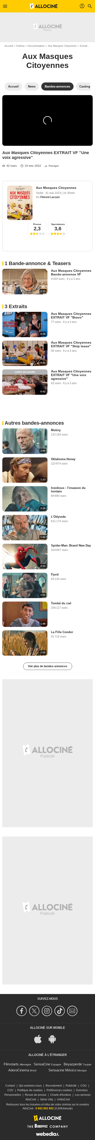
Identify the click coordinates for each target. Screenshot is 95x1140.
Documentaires (36, 45)
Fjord (55, 574)
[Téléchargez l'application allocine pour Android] (54, 1039)
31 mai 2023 (53, 193)
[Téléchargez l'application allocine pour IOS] (40, 1039)
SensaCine (42, 1064)
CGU (83, 1085)
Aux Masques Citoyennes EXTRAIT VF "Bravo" (71, 315)
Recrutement (54, 1085)
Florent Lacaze (50, 197)
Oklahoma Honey (63, 459)
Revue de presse (35, 1094)
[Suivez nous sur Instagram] (47, 1011)
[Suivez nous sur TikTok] (60, 1011)
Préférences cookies (59, 1090)
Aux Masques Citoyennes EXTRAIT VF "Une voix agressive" (71, 374)
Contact (10, 1085)
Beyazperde (73, 1064)
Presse (37, 224)
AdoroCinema (18, 1070)
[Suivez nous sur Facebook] (22, 1011)
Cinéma (20, 45)
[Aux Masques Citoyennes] (20, 203)
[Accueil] (43, 6)
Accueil (9, 45)
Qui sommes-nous (30, 1085)
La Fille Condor (62, 632)
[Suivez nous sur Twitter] (35, 1011)
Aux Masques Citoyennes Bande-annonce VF (71, 272)
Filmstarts (11, 1064)
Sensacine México (62, 1070)
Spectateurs (58, 224)
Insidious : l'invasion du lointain (68, 489)
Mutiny (56, 430)
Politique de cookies (30, 1090)
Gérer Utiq (46, 1099)
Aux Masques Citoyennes (62, 45)
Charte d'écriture (60, 1094)
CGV (10, 1090)
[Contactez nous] (73, 1011)
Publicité (71, 1085)
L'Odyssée (58, 516)
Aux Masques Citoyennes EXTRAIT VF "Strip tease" (71, 344)
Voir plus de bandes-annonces (47, 666)
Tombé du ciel (61, 603)
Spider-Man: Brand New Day (71, 545)
